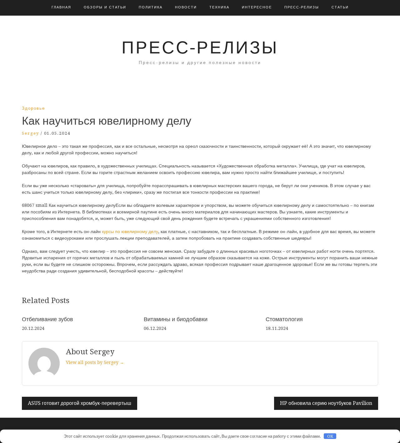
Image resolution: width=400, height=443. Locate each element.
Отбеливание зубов (47, 319)
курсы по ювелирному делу (130, 231)
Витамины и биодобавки (176, 319)
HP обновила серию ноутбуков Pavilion (326, 403)
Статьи (340, 7)
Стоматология (284, 319)
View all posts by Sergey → (95, 362)
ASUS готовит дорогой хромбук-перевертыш (79, 403)
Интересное (257, 7)
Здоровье (33, 108)
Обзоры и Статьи (105, 7)
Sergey (30, 133)
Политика (150, 7)
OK (330, 436)
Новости (186, 7)
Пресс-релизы (301, 7)
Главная (61, 7)
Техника (219, 7)
